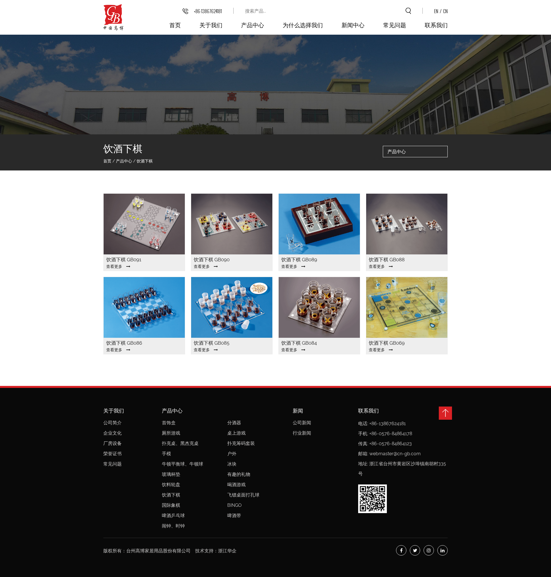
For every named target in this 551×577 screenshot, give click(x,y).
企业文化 (112, 433)
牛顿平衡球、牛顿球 (182, 464)
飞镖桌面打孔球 (243, 495)
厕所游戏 (171, 433)
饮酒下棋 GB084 (299, 343)
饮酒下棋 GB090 (212, 259)
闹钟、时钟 (173, 526)
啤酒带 (234, 515)
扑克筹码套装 (241, 443)
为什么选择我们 (303, 24)
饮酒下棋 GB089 (299, 259)
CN (445, 11)
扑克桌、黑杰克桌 (180, 443)
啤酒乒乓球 (174, 515)
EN (436, 11)
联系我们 (436, 24)
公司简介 (112, 422)
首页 (175, 24)
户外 (231, 453)
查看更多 (114, 266)
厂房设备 (112, 443)
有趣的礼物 (238, 474)
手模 (166, 453)
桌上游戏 (236, 433)
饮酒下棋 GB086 (124, 343)
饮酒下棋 (171, 495)
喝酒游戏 (236, 484)
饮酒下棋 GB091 (123, 259)
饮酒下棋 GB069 (387, 343)
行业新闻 (302, 433)
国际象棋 (171, 505)
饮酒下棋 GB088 (387, 259)
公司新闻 (302, 422)
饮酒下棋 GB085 (211, 343)
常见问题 (394, 24)
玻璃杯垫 (171, 474)
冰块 (231, 464)
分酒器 (234, 422)
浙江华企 (227, 551)
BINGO (234, 505)
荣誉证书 (112, 453)
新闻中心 (353, 24)
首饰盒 (169, 422)
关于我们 (210, 24)
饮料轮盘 (171, 484)
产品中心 (252, 24)
